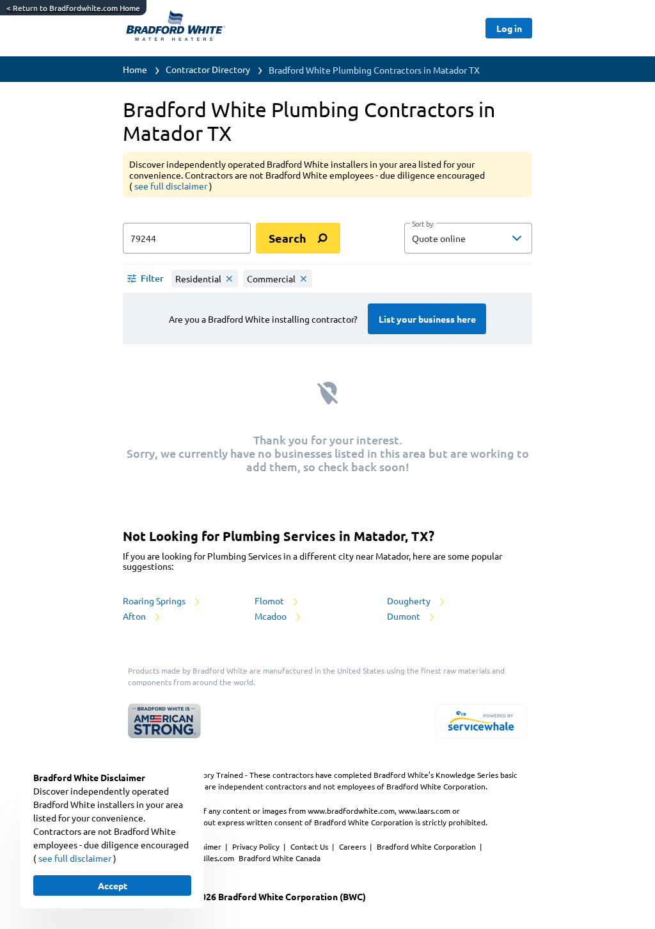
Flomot (270, 600)
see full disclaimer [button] (171, 185)
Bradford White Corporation (427, 846)
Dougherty (409, 600)
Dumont (404, 616)
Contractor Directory (208, 69)
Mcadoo (271, 616)
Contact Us (310, 846)
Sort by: (423, 224)
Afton (135, 616)
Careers (353, 846)
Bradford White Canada (279, 858)
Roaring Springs (155, 600)
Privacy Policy (256, 846)
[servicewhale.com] (481, 721)
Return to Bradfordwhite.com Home (73, 8)
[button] (468, 238)
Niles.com (218, 858)
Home (135, 69)
